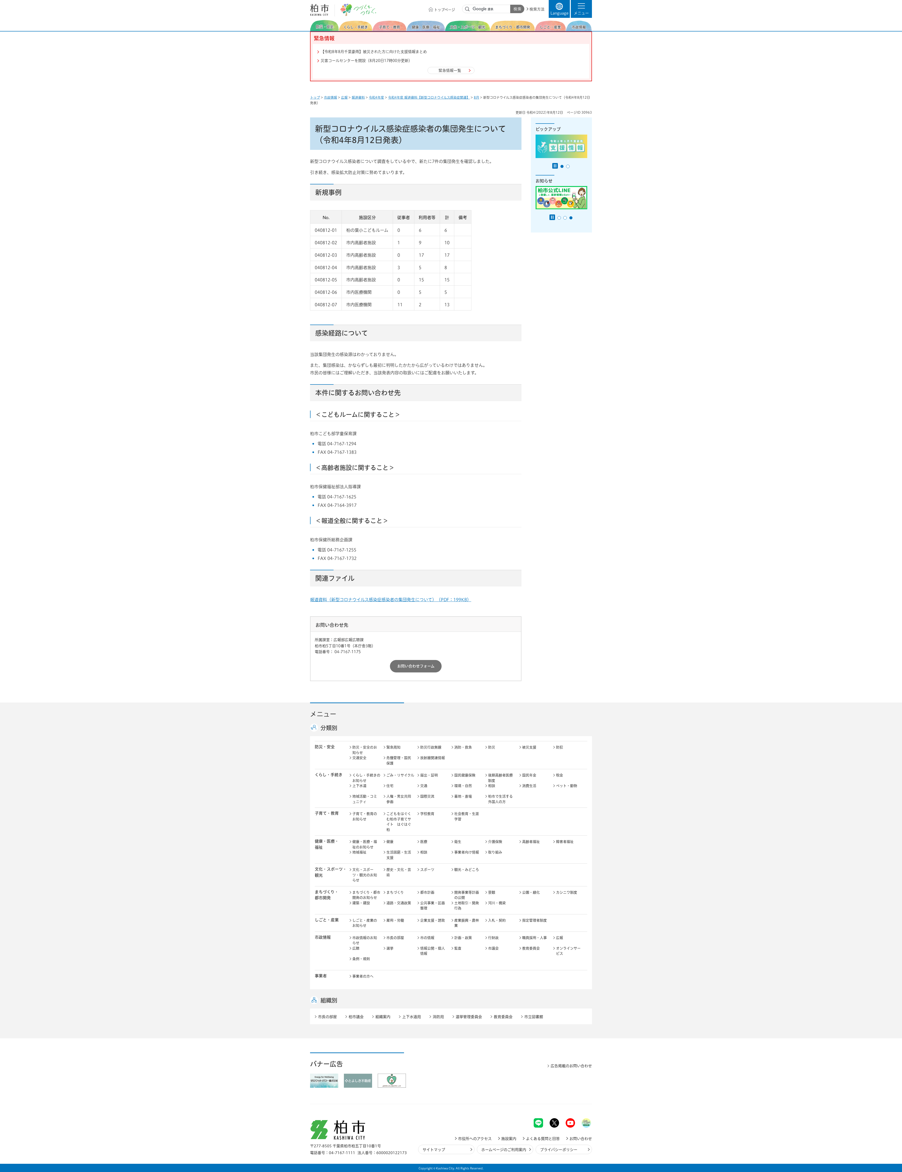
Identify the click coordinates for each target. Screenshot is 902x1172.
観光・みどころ (466, 869)
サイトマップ (434, 1150)
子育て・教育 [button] (327, 813)
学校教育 (427, 813)
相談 (491, 786)
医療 (423, 841)
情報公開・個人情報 (432, 951)
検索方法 (536, 9)
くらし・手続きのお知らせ (366, 777)
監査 (457, 948)
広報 (344, 97)
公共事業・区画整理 (432, 905)
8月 (476, 97)
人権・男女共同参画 (398, 799)
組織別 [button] (328, 1000)
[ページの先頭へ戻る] (581, 1105)
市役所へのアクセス (475, 1139)
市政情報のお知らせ (364, 940)
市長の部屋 (395, 937)
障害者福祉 (565, 841)
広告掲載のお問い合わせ (571, 1066)
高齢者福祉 (531, 841)
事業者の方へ (362, 976)
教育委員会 (531, 948)
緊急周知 (393, 747)
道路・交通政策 (398, 903)
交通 (423, 786)
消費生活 (529, 786)
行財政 (493, 937)
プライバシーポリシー (558, 1150)
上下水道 (359, 786)
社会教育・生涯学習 (466, 816)
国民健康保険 (464, 775)
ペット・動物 (566, 786)
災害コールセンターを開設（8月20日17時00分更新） (366, 60)
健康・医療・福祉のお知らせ (364, 844)
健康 (389, 841)
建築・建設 (361, 903)
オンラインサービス (568, 951)
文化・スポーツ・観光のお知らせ (364, 875)
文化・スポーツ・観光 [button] (331, 872)
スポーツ (427, 869)
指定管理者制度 (534, 920)
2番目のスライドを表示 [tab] (568, 166)
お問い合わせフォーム (416, 666)
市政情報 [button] (323, 937)
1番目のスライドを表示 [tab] (562, 166)
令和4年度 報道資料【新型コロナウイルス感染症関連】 (429, 97)
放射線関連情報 (432, 758)
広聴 (355, 948)
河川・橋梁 (497, 903)
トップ (315, 97)
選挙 (389, 948)
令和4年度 (376, 97)
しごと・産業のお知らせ (364, 923)
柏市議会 (356, 1017)
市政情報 (330, 97)
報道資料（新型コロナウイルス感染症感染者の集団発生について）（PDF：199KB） (390, 600)
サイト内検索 (467, 9)
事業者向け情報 (466, 852)
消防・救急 (463, 747)
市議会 (493, 948)
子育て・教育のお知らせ (364, 816)
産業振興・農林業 (466, 923)
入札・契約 (497, 920)
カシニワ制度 (566, 892)
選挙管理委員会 (469, 1017)
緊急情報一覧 (450, 70)
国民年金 (529, 775)
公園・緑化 (531, 892)
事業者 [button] (321, 976)
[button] (581, 9)
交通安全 (359, 758)
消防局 (438, 1017)
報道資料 (358, 97)
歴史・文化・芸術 (398, 872)
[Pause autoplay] (555, 166)
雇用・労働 (395, 920)
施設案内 (508, 1139)
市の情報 (427, 937)
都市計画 (427, 892)
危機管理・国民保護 (398, 760)
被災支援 (529, 747)
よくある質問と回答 (543, 1139)
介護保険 (495, 841)
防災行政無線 (430, 747)
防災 (491, 747)
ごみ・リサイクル (400, 775)
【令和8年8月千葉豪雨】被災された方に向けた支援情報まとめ (374, 52)
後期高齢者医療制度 (500, 777)
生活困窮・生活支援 (398, 854)
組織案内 (382, 1017)
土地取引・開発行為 (466, 905)
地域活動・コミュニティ (364, 799)
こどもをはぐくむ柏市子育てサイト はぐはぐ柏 (398, 821)
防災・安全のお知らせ (364, 749)
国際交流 (427, 796)
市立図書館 (533, 1017)
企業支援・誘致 (432, 920)
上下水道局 (411, 1017)
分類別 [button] (328, 728)
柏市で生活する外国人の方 (500, 799)
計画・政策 (463, 937)
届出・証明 (429, 775)
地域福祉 (359, 852)
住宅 (389, 786)
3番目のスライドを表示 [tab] (571, 218)
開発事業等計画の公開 (466, 895)
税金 (559, 775)
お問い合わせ (580, 1139)
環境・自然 (463, 786)
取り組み (495, 852)
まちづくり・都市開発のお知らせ (366, 895)
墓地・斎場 (463, 796)
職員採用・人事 (534, 937)
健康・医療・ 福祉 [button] (327, 844)
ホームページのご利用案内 (503, 1150)
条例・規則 (361, 959)
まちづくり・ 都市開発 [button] (326, 895)
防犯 (559, 747)
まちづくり (395, 892)
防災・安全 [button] (325, 747)
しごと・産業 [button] (327, 920)
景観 (491, 892)
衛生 (457, 841)
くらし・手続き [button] (328, 775)
